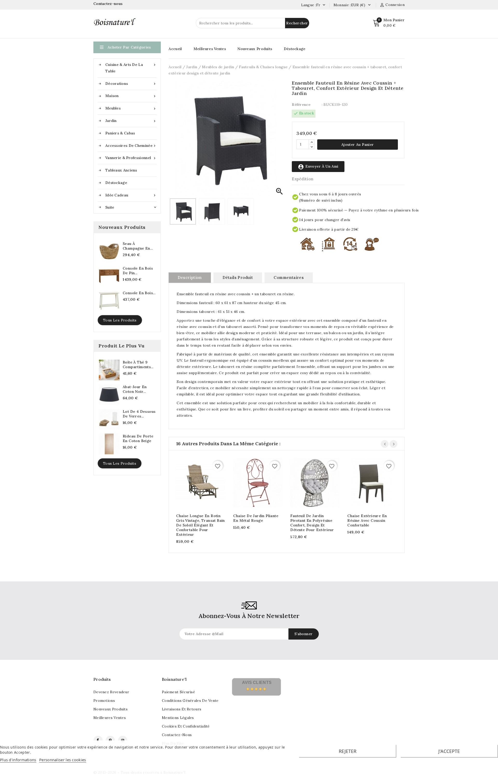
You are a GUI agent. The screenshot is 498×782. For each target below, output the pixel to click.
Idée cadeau (131, 195)
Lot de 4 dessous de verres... (139, 414)
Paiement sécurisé (178, 692)
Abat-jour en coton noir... (135, 389)
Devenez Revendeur (111, 692)
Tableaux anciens (121, 170)
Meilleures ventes (109, 717)
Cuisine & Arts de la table (131, 67)
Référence (301, 104)
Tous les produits (120, 320)
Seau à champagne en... (138, 246)
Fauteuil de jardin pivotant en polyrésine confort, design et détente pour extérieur (312, 522)
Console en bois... (139, 293)
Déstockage (116, 182)
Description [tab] (190, 277)
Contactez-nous (108, 3)
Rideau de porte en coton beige (138, 438)
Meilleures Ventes (209, 48)
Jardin (131, 120)
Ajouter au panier (357, 144)
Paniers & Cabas (120, 133)
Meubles (131, 108)
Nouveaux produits (110, 709)
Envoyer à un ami (318, 167)
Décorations (131, 83)
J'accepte (449, 751)
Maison (131, 95)
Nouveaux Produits (254, 48)
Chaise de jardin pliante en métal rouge (255, 518)
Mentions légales (178, 717)
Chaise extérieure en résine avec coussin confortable (367, 520)
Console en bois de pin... (138, 270)
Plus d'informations (18, 759)
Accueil (175, 48)
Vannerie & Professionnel (131, 157)
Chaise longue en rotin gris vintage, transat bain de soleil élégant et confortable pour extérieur (200, 525)
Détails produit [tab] (238, 277)
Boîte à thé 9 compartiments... (138, 364)
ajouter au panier (195, 483)
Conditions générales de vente (190, 700)
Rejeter (347, 751)
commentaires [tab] (289, 277)
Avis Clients (257, 682)
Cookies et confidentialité (186, 726)
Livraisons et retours (181, 709)
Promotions (104, 700)
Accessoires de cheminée (131, 145)
